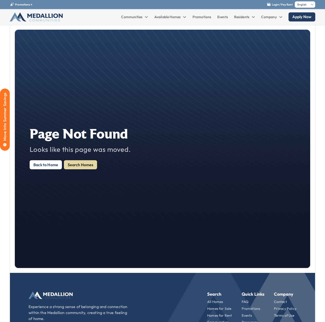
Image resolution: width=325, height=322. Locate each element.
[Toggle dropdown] (146, 17)
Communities (131, 17)
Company (269, 17)
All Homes (215, 301)
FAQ (245, 301)
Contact (280, 301)
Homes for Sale (219, 308)
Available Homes (167, 17)
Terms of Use (284, 315)
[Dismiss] (323, 2)
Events (222, 17)
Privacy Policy (285, 308)
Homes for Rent (219, 315)
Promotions (202, 17)
